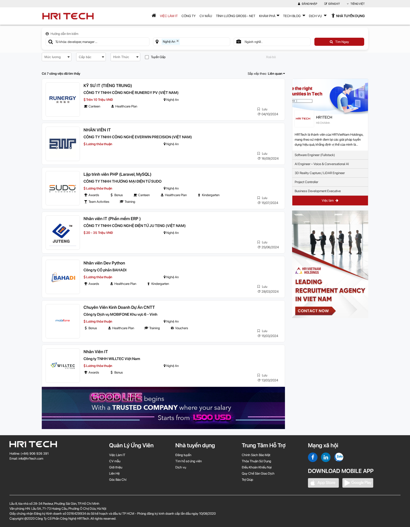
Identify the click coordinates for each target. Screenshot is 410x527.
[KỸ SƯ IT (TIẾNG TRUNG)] (62, 99)
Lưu (264, 109)
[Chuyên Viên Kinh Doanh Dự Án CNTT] (62, 321)
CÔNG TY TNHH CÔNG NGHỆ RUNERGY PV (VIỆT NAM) (131, 92)
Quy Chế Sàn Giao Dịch (258, 473)
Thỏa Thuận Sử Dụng (256, 461)
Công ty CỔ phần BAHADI (105, 270)
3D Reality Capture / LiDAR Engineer (320, 173)
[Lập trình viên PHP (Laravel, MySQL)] (62, 188)
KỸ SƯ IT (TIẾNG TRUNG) (108, 85)
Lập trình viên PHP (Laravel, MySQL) (117, 174)
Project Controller (306, 182)
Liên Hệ (114, 473)
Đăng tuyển (183, 455)
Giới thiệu (115, 467)
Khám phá (267, 16)
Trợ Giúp (247, 479)
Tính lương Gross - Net (235, 16)
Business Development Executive (318, 191)
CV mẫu (206, 16)
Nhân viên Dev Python (104, 262)
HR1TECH (324, 117)
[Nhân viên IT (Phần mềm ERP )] (62, 232)
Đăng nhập (309, 3)
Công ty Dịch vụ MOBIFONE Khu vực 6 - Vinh (120, 314)
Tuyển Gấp (158, 57)
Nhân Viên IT (96, 351)
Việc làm (328, 200)
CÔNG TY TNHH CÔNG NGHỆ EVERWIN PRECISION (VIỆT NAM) (138, 137)
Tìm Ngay (342, 42)
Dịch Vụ (316, 16)
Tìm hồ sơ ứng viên (188, 461)
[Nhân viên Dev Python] (62, 276)
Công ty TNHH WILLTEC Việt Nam (112, 358)
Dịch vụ (180, 467)
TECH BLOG (292, 16)
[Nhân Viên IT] (62, 365)
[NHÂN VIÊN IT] (62, 143)
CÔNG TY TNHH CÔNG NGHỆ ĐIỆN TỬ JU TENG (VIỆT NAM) (135, 225)
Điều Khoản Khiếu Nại (257, 467)
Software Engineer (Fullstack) (315, 155)
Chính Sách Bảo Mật (256, 455)
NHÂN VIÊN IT (97, 129)
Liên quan (275, 73)
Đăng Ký (334, 3)
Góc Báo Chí (117, 479)
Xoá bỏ (271, 57)
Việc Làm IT (169, 16)
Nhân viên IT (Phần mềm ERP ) (112, 218)
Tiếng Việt (357, 3)
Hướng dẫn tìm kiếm (64, 34)
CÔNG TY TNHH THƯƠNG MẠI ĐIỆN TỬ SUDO (123, 181)
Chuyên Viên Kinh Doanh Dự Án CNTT (119, 307)
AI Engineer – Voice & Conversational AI (322, 164)
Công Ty (189, 16)
